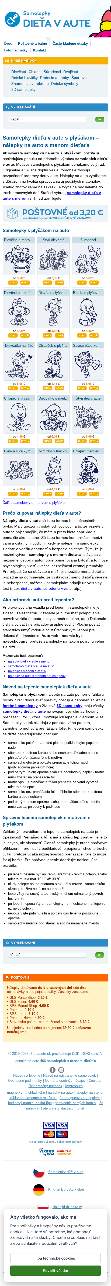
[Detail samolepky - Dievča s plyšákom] (47, 334)
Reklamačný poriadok (45, 1086)
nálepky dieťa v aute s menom (30, 661)
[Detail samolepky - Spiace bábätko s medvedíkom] (82, 387)
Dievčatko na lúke (19, 346)
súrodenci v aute (57, 588)
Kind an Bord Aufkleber (66, 1189)
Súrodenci (88, 240)
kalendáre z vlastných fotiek (63, 1108)
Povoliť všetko (55, 1270)
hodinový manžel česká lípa (30, 1103)
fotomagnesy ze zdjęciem (80, 1098)
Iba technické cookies (55, 1258)
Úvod (8, 43)
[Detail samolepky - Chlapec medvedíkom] (82, 493)
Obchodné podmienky (25, 1081)
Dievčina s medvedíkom (23, 240)
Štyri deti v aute (88, 398)
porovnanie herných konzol (75, 1103)
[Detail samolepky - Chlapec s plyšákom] (13, 440)
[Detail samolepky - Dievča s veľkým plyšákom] (13, 493)
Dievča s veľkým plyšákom (25, 451)
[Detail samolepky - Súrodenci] (82, 281)
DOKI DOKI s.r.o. (85, 1054)
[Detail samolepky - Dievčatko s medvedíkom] (47, 440)
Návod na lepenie (26, 1075)
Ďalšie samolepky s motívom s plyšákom (35, 503)
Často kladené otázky (70, 43)
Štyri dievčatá (53, 240)
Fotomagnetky (15, 50)
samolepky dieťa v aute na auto (31, 666)
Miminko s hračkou (53, 451)
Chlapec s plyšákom (20, 398)
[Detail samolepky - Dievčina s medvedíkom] (13, 281)
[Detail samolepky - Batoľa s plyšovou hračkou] (82, 334)
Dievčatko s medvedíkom (58, 398)
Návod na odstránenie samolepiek (69, 1075)
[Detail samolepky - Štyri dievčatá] (47, 281)
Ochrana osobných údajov (65, 1081)
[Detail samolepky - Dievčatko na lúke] (13, 387)
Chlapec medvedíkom (90, 451)
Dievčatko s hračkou (20, 293)
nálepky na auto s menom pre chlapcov (36, 676)
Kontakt (39, 50)
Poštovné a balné (32, 43)
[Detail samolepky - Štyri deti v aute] (82, 440)
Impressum (74, 1086)
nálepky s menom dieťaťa (27, 671)
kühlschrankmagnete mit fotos (33, 1098)
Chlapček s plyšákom (55, 346)
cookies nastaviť (85, 1237)
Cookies (95, 1081)
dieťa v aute (31, 588)
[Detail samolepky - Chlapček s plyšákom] (47, 387)
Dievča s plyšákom (53, 293)
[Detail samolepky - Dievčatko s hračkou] (13, 334)
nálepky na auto (60, 1092)
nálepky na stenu (89, 1092)
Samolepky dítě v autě (66, 1172)
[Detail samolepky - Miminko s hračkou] (47, 493)
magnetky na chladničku (26, 1092)
